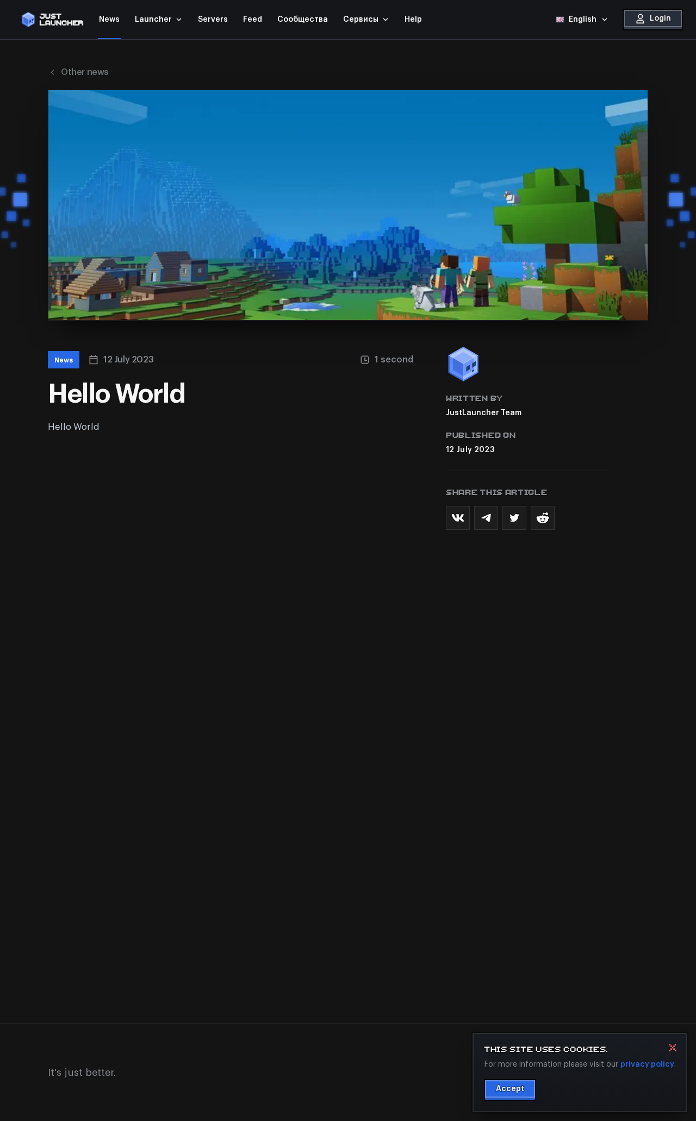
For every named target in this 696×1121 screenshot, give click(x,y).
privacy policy (647, 1064)
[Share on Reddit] (543, 518)
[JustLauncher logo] (52, 19)
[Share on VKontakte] (458, 518)
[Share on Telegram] (486, 518)
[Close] (672, 1048)
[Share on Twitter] (514, 518)
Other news (85, 72)
